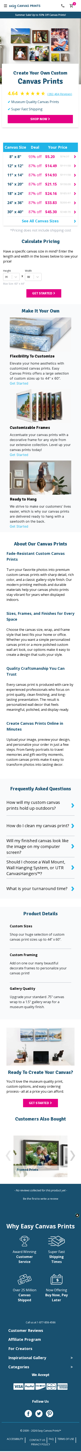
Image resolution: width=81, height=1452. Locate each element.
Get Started (19, 383)
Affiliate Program (24, 1339)
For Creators (20, 1348)
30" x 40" (15, 211)
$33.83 (51, 202)
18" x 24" (15, 193)
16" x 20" (15, 184)
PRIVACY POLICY (40, 1444)
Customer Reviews (25, 1330)
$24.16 (51, 193)
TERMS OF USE (66, 1439)
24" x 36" (15, 202)
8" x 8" (15, 156)
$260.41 (65, 202)
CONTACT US (37, 1440)
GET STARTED (42, 293)
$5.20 (50, 156)
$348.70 (65, 212)
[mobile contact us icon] (63, 6)
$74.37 (64, 156)
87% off (35, 165)
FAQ (51, 1439)
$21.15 (51, 184)
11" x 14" (15, 174)
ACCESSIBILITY (15, 1439)
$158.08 (65, 184)
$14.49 (51, 165)
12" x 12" (15, 165)
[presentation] (8, 1154)
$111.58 (65, 166)
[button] (40, 1198)
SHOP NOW (38, 119)
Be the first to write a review (40, 1198)
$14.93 (51, 174)
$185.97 (65, 193)
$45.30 (51, 211)
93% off (35, 156)
